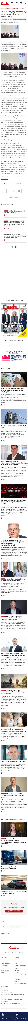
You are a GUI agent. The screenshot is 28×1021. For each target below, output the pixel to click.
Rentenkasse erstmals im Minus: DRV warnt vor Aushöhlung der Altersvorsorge (13, 691)
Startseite (19, 183)
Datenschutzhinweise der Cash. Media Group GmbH (21, 967)
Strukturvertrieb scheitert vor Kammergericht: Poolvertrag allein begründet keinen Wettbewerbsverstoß (12, 542)
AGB (16, 963)
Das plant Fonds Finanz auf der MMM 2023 (13, 426)
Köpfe (2, 972)
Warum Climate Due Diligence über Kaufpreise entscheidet (13, 580)
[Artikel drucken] (14, 191)
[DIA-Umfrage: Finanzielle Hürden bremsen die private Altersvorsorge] (14, 644)
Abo (16, 960)
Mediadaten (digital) (20, 974)
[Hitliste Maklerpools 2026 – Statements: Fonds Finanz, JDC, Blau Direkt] (14, 784)
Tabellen (17, 981)
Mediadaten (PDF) (19, 976)
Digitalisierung (5, 969)
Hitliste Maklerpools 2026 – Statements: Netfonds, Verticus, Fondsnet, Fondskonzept (12, 617)
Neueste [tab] (3, 204)
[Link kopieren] (8, 191)
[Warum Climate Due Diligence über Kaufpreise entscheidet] (14, 569)
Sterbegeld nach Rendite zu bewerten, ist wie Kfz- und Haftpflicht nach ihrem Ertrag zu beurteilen (15, 223)
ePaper (16, 962)
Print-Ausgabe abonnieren (14, 345)
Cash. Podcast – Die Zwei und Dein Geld (11, 1003)
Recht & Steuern (5, 970)
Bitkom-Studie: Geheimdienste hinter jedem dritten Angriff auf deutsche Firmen (13, 501)
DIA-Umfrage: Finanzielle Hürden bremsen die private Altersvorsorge (13, 654)
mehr (7, 215)
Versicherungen (5, 960)
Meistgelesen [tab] (10, 204)
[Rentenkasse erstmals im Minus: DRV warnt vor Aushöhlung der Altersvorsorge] (14, 681)
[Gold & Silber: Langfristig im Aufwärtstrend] (6, 210)
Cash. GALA (3, 998)
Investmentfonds (5, 963)
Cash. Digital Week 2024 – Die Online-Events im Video (12, 995)
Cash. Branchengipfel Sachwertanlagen (11, 999)
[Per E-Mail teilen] (19, 191)
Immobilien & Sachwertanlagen (5, 966)
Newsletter (18, 978)
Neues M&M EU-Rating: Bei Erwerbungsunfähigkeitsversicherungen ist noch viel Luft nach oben (14, 462)
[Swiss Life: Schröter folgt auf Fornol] (14, 752)
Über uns (17, 979)
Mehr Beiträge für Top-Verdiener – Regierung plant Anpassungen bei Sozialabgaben (12, 390)
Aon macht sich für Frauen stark (12, 729)
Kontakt (17, 972)
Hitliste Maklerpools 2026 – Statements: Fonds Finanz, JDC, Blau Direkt (13, 795)
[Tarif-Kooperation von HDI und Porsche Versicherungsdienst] (14, 882)
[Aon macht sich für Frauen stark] (14, 719)
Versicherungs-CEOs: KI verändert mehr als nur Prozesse (12, 867)
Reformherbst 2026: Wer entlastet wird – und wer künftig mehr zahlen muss (15, 236)
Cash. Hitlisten (5, 1001)
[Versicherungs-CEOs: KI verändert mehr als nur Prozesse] (14, 857)
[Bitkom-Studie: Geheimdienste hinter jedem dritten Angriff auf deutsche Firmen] (14, 491)
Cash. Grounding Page (21, 983)
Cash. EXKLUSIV (4, 990)
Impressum (17, 970)
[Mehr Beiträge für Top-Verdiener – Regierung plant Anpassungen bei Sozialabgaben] (14, 379)
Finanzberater (4, 962)
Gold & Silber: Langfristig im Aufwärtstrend (14, 212)
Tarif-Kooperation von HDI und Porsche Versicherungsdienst (14, 892)
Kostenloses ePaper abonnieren (14, 340)
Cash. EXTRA (4, 989)
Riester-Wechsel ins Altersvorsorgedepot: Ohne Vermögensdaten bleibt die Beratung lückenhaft (13, 841)
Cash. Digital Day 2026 (6, 992)
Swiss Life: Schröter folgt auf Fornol (13, 761)
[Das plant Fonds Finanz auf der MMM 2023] (14, 416)
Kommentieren (14, 197)
